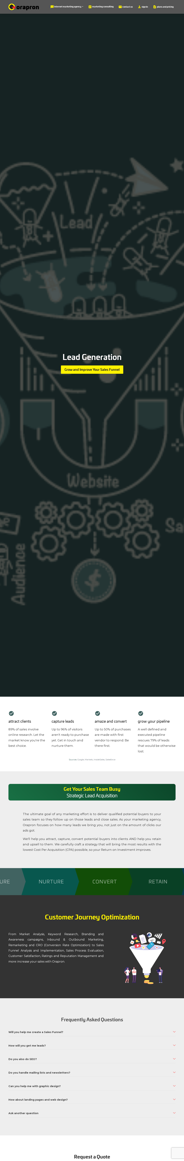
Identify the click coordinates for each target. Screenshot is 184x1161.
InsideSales (99, 759)
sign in (143, 7)
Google (80, 759)
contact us (125, 7)
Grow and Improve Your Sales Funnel (92, 369)
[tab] (92, 1032)
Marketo (89, 759)
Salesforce (110, 759)
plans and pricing (163, 7)
